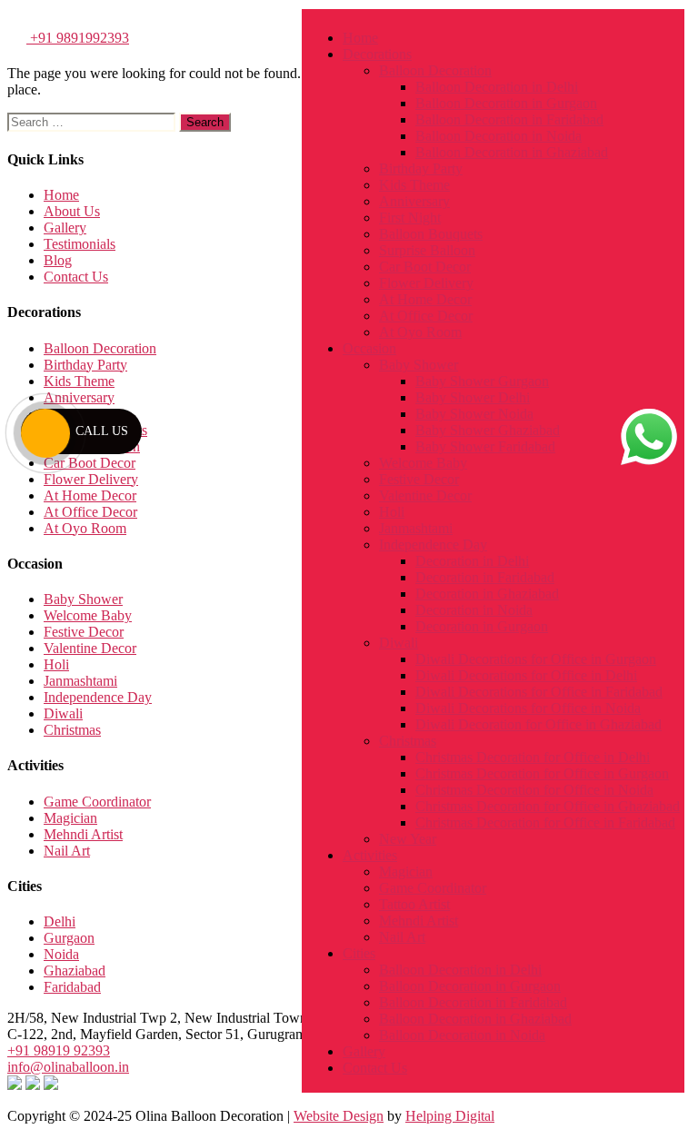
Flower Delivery (426, 283)
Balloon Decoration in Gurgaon (506, 103)
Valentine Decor (425, 495)
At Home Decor (425, 299)
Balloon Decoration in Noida (498, 136)
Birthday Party (421, 168)
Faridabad (72, 987)
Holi (391, 512)
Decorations (377, 54)
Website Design (339, 1116)
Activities (370, 855)
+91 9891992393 (77, 37)
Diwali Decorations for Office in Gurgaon (535, 659)
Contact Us (375, 1067)
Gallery (364, 1051)
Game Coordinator (432, 888)
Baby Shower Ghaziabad (487, 430)
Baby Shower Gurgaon (482, 381)
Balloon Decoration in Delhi (496, 86)
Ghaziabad (74, 970)
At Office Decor (426, 315)
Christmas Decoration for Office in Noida (534, 789)
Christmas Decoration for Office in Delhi (532, 757)
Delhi (59, 921)
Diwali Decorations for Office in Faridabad (539, 691)
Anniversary (414, 201)
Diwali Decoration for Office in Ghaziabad (538, 724)
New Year (407, 839)
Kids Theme (414, 185)
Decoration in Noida (474, 610)
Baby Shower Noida (474, 413)
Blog (58, 260)
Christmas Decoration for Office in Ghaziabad (547, 806)
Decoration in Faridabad (484, 577)
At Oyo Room (420, 332)
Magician (406, 871)
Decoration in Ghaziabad (487, 593)
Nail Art (402, 937)
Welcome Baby (423, 462)
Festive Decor (419, 479)
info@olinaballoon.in (68, 1067)
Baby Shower (418, 364)
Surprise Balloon (427, 250)
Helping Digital (449, 1116)
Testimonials (79, 244)
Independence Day (433, 544)
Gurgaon (69, 938)
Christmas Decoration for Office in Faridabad (545, 822)
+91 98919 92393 (58, 1050)
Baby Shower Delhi (472, 397)
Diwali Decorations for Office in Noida (528, 708)
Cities (359, 953)
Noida (61, 954)
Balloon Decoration (435, 70)
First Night (410, 217)
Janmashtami (416, 528)
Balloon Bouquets (431, 234)
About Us (72, 211)
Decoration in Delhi (472, 561)
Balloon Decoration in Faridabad (509, 119)
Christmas (407, 740)
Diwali (398, 642)
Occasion (369, 348)
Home (360, 37)
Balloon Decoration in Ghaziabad (511, 152)
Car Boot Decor (425, 266)
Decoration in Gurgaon (481, 626)
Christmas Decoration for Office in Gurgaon (542, 773)
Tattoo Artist (414, 904)
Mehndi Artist (418, 920)
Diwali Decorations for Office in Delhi (526, 675)
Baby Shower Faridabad (485, 446)
